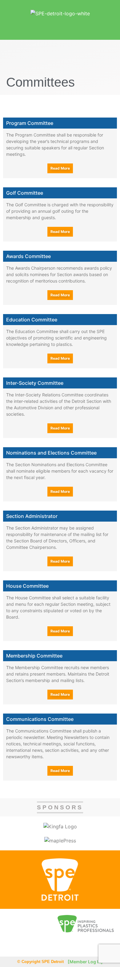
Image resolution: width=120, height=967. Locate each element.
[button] (60, 28)
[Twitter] (26, 944)
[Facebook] (12, 944)
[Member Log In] (85, 961)
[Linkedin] (39, 944)
